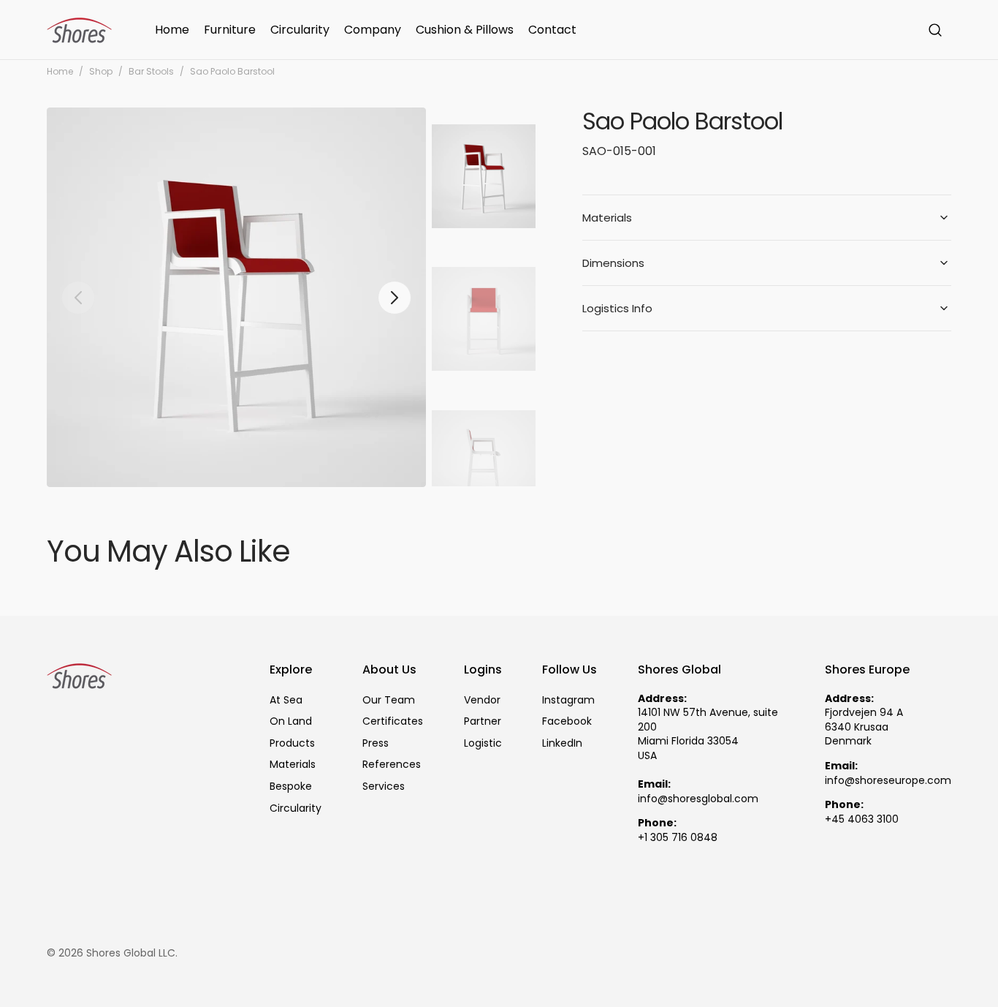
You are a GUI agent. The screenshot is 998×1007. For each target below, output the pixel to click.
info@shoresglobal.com (698, 799)
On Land (291, 721)
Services (383, 786)
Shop (101, 72)
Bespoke (291, 786)
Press (375, 743)
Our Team (388, 700)
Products (292, 743)
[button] (935, 30)
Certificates (392, 721)
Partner (482, 721)
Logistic (483, 743)
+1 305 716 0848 (677, 838)
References (391, 764)
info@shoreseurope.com (888, 781)
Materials (293, 764)
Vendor (482, 700)
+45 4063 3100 (862, 819)
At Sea (286, 700)
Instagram (568, 700)
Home (60, 72)
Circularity (295, 808)
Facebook (567, 721)
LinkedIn (562, 743)
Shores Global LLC (130, 953)
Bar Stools (151, 72)
